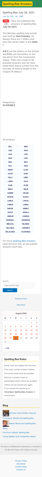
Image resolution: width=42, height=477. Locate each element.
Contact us (21, 470)
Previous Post (21, 299)
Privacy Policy (21, 461)
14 (26, 330)
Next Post (21, 305)
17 (5, 334)
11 (10, 330)
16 (37, 330)
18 (11, 334)
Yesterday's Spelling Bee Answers (18, 392)
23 (37, 334)
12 (16, 330)
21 (26, 334)
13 (21, 330)
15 (31, 330)
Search (6, 281)
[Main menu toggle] (37, 3)
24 (5, 338)
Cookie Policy (21, 467)
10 (5, 330)
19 (16, 334)
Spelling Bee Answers (17, 3)
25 (10, 338)
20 (21, 334)
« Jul (7, 348)
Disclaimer (21, 464)
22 (31, 334)
